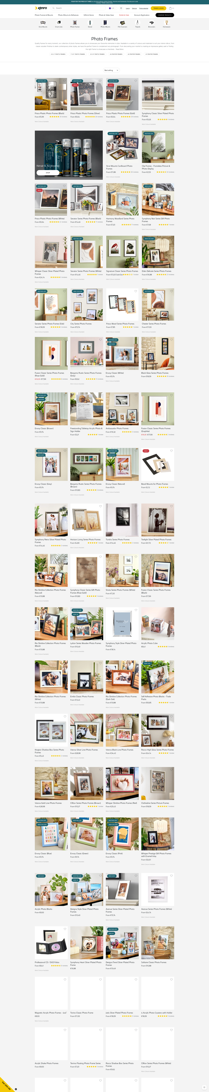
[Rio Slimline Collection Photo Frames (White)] (52, 708)
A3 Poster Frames (116, 54)
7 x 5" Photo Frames (78, 54)
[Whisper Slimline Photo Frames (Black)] (108, 812)
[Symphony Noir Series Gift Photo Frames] (144, 125)
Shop (48, 173)
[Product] (108, 177)
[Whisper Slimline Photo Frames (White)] (128, 812)
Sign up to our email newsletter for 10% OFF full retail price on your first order (104, 2)
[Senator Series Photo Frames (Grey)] (77, 227)
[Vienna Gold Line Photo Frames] (82, 758)
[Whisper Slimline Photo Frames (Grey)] (118, 812)
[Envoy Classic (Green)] (128, 381)
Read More (119, 49)
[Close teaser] (16, 1089)
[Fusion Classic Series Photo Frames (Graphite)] (42, 384)
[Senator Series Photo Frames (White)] (87, 227)
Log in (128, 8)
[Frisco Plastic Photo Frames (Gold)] (47, 122)
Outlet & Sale (124, 15)
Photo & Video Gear (106, 15)
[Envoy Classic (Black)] (108, 381)
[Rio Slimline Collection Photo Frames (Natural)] (47, 708)
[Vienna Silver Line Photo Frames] (77, 758)
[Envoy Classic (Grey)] (118, 381)
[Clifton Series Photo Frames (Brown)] (72, 812)
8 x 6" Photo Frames (97, 54)
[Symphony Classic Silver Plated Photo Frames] (154, 125)
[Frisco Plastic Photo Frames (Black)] (37, 122)
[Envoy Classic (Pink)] (108, 386)
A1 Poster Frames (152, 54)
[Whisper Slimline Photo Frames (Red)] (123, 812)
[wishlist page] (121, 8)
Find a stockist (143, 8)
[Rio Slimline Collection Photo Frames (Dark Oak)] (42, 601)
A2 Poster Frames (134, 54)
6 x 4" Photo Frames (58, 54)
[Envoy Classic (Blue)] (123, 381)
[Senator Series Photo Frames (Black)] (72, 227)
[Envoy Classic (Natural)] (133, 381)
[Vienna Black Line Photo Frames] (72, 758)
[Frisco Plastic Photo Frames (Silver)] (42, 122)
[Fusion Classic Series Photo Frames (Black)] (37, 384)
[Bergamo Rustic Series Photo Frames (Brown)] (77, 384)
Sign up (134, 8)
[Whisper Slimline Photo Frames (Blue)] (113, 812)
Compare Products (164, 15)
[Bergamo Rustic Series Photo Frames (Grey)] (72, 384)
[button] (64, 80)
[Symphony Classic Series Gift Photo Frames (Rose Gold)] (149, 125)
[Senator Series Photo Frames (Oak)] (82, 227)
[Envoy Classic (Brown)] (113, 381)
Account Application (141, 15)
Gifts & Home (89, 15)
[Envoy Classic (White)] (113, 386)
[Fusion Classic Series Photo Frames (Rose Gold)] (47, 384)
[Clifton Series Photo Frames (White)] (77, 812)
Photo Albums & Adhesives (68, 15)
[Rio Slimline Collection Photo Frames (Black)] (37, 601)
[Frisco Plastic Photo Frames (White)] (52, 122)
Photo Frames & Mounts (44, 15)
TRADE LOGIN (158, 8)
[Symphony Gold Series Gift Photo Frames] (159, 125)
